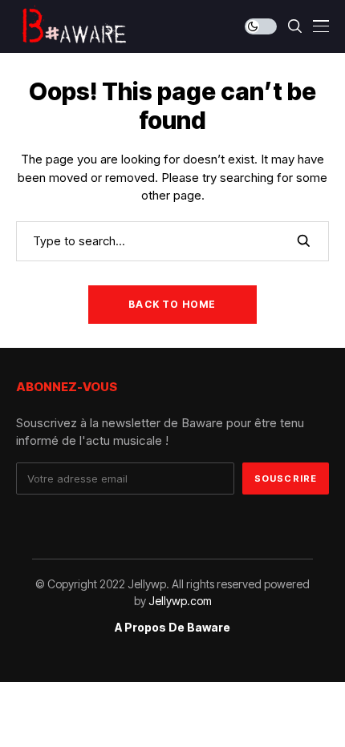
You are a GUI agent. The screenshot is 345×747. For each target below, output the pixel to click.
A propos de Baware (172, 627)
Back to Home (172, 304)
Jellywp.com (180, 601)
